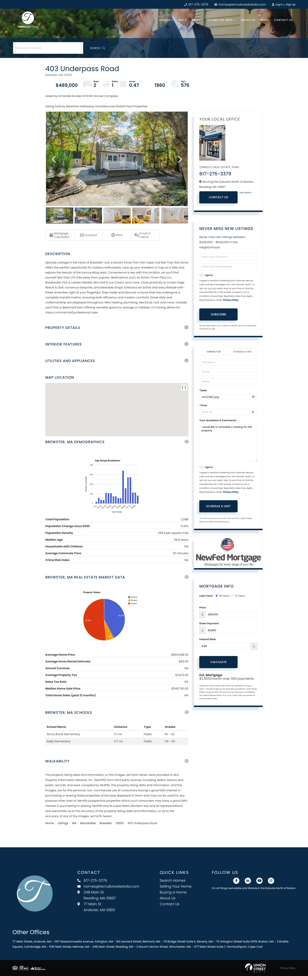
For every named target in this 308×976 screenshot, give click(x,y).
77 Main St (99, 906)
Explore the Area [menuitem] (219, 20)
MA (74, 823)
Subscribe (218, 314)
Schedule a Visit (242, 351)
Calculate (218, 662)
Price (202, 607)
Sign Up (291, 4)
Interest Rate (207, 639)
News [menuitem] (265, 20)
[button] (97, 48)
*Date (203, 390)
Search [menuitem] (165, 20)
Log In (279, 4)
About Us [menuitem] (248, 20)
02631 (120, 823)
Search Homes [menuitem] (173, 880)
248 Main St (100, 895)
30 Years (224, 596)
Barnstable (88, 823)
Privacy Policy (230, 300)
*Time (203, 405)
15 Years (240, 596)
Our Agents (245, 192)
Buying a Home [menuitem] (173, 892)
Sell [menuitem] (195, 20)
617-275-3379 (198, 4)
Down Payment (209, 623)
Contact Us (218, 197)
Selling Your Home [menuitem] (175, 886)
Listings (63, 823)
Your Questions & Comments (217, 420)
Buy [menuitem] (181, 20)
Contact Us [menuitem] (283, 20)
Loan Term (206, 596)
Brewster (106, 823)
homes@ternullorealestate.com (242, 4)
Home (49, 823)
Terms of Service (216, 521)
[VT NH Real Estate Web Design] (255, 968)
